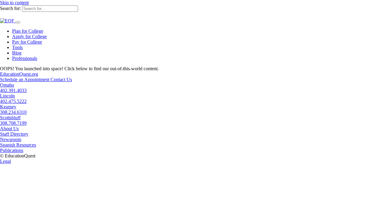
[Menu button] (17, 22)
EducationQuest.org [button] (19, 74)
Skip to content (14, 2)
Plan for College (27, 31)
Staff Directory (14, 134)
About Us (9, 128)
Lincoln (7, 95)
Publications (11, 150)
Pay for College (27, 42)
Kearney (8, 106)
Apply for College (29, 36)
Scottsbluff (10, 117)
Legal (5, 161)
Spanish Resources (18, 144)
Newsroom (10, 139)
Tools (17, 47)
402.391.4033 (13, 90)
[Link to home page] (7, 20)
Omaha (7, 85)
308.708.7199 (13, 123)
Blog (16, 52)
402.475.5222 (13, 101)
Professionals (24, 58)
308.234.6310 (13, 112)
